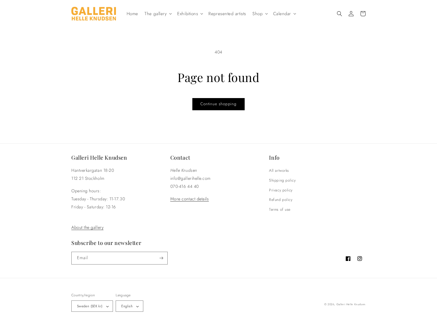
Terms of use (279, 209)
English (127, 305)
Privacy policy (281, 190)
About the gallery (87, 227)
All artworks (279, 170)
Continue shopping (218, 104)
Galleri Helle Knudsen (351, 304)
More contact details (189, 199)
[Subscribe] (161, 258)
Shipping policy (282, 180)
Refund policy (280, 199)
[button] (158, 13)
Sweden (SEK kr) (89, 305)
